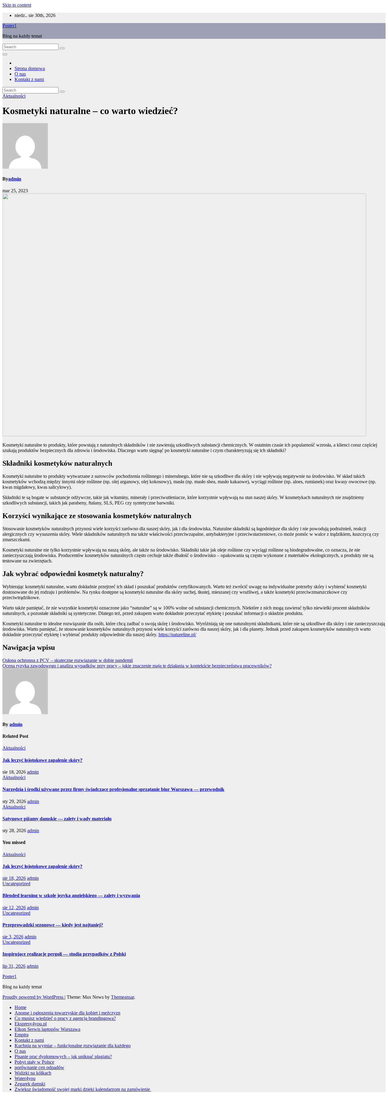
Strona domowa (30, 68)
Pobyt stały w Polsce (34, 1062)
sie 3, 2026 (12, 936)
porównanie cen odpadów (39, 1067)
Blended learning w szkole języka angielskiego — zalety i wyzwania (71, 895)
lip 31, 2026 (13, 966)
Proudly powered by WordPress (33, 997)
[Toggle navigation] (4, 54)
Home (20, 1007)
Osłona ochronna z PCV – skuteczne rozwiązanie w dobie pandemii (67, 660)
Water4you (25, 1078)
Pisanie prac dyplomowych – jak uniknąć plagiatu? (63, 1056)
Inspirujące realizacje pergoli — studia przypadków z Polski (64, 954)
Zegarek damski (30, 1083)
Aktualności (13, 96)
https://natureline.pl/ (177, 634)
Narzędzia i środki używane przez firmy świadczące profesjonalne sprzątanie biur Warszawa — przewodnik (113, 789)
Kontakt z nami (29, 79)
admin (14, 178)
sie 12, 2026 (14, 907)
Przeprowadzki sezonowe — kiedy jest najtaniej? (52, 924)
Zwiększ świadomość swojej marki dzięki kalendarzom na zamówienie (83, 1089)
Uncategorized (16, 883)
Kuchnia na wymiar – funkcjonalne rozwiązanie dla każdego (73, 1045)
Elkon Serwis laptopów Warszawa (47, 1029)
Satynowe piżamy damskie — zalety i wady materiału (57, 818)
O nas (20, 73)
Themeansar (122, 997)
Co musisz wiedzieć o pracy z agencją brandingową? (65, 1018)
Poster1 (9, 25)
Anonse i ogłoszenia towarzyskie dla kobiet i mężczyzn (67, 1012)
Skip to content (16, 5)
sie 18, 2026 (14, 878)
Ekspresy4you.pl (31, 1023)
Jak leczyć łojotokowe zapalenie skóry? (42, 760)
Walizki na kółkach (33, 1072)
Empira (21, 1034)
